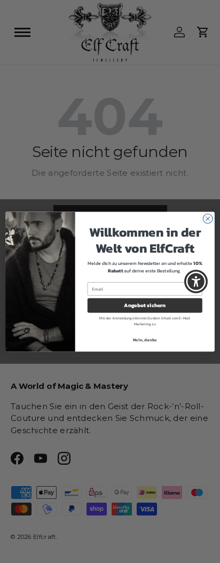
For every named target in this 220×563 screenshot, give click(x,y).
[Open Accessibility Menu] (196, 282)
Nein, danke (145, 340)
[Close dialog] (208, 218)
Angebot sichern (145, 305)
